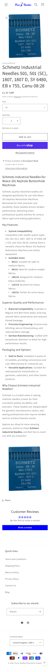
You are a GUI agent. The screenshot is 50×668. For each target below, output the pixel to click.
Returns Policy (12, 572)
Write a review (25, 527)
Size (4, 101)
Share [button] (8, 500)
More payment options (25, 152)
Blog (7, 592)
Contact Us (10, 585)
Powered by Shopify (34, 663)
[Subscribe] (39, 611)
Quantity (6, 115)
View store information (16, 168)
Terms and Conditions (15, 559)
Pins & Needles (20, 663)
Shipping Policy (12, 565)
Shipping (17, 97)
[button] (6, 4)
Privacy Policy (12, 578)
